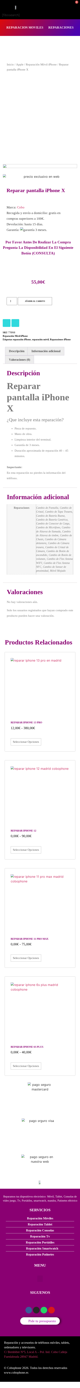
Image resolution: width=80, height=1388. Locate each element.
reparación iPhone (22, 339)
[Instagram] (6, 323)
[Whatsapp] (44, 1310)
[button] (40, 1279)
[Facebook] (15, 323)
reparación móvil (40, 339)
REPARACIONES (61, 27)
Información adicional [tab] (45, 351)
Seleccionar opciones (26, 741)
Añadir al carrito (35, 301)
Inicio (10, 64)
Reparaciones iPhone (60, 339)
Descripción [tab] (16, 351)
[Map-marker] (51, 1310)
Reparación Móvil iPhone (41, 64)
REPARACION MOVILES (24, 27)
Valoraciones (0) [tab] (19, 359)
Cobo (20, 207)
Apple (19, 64)
